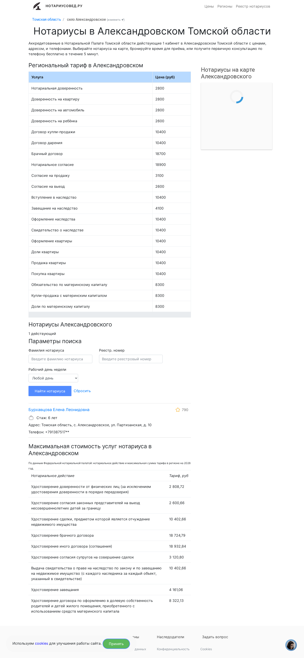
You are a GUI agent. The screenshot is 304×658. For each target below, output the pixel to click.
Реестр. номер (112, 350)
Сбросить (82, 391)
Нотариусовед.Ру (64, 6)
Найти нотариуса (50, 391)
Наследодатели (170, 637)
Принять (116, 644)
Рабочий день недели (47, 369)
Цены (209, 6)
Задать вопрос (215, 637)
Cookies (206, 649)
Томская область (46, 19)
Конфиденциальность (173, 649)
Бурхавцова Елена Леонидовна (58, 409)
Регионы (224, 6)
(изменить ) (116, 19)
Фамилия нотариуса (46, 350)
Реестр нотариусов (253, 6)
